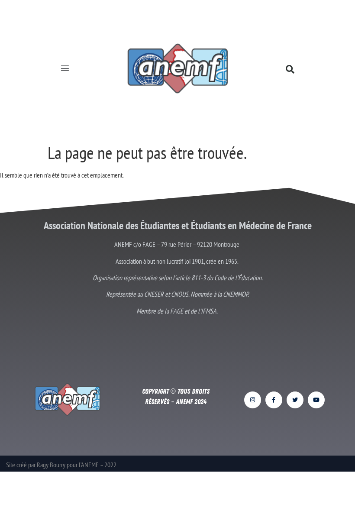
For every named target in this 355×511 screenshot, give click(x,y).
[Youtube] (316, 399)
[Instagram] (252, 399)
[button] (65, 69)
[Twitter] (295, 399)
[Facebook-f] (273, 399)
